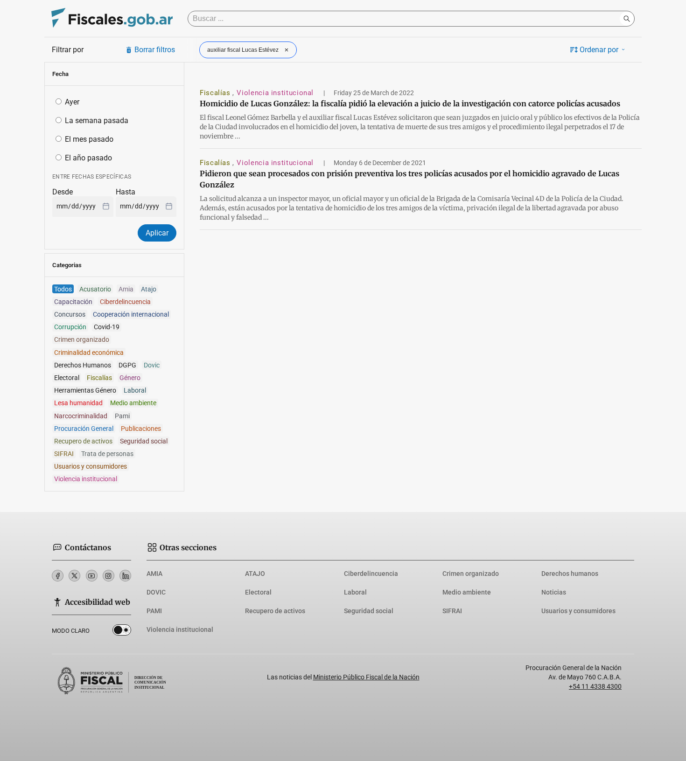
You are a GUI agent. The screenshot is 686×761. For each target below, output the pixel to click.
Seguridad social (368, 611)
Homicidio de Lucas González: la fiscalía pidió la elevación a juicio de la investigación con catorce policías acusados (410, 103)
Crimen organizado (470, 573)
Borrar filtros (154, 49)
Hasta (125, 191)
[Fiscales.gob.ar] (112, 19)
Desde (62, 191)
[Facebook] (57, 575)
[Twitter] (74, 575)
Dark (122, 632)
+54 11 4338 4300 (595, 686)
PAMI (154, 611)
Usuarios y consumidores (578, 611)
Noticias (553, 592)
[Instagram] (108, 575)
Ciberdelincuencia (371, 573)
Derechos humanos (569, 573)
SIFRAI (452, 611)
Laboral (355, 592)
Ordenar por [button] (599, 49)
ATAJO (255, 573)
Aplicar (157, 232)
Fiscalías (216, 93)
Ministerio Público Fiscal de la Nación (366, 677)
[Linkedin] (125, 575)
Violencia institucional (276, 93)
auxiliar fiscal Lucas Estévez (243, 50)
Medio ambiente (466, 592)
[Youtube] (92, 575)
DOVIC (156, 592)
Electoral (258, 592)
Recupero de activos (275, 611)
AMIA (154, 573)
